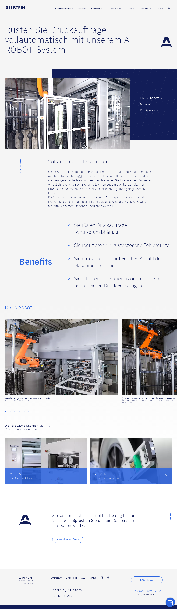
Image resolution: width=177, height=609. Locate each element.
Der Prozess (147, 110)
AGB (83, 577)
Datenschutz (71, 577)
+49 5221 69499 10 (147, 591)
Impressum (56, 577)
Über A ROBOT (149, 98)
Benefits (145, 104)
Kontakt (93, 577)
